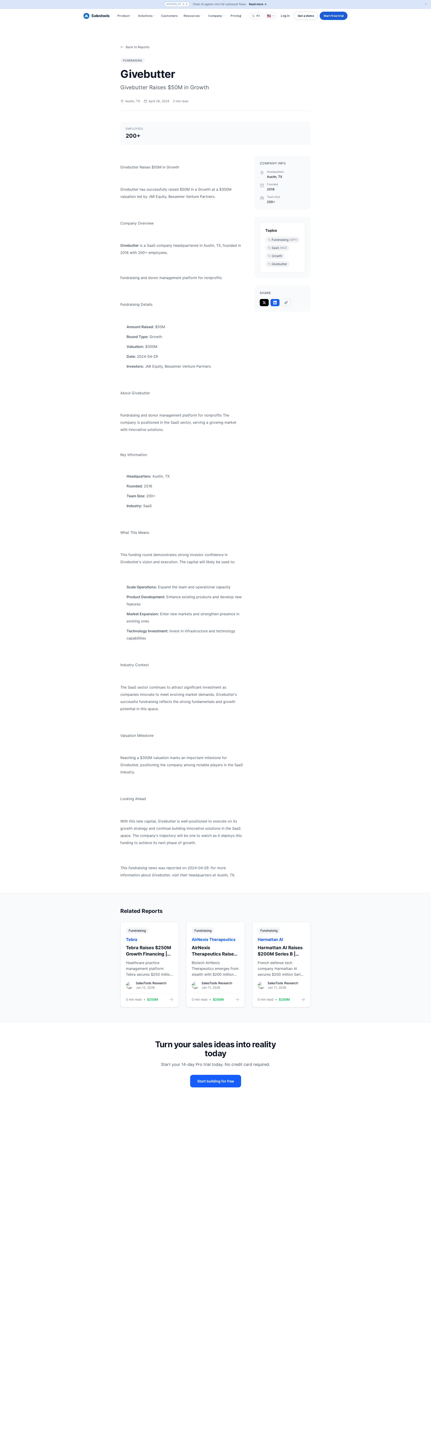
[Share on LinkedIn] (274, 302)
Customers (169, 15)
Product (123, 15)
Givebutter (279, 264)
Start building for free (215, 1081)
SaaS (279, 248)
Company (215, 15)
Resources (192, 15)
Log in (285, 15)
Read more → (258, 4)
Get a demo (306, 15)
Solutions (145, 15)
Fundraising (284, 240)
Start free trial (333, 15)
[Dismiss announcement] (425, 4)
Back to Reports (138, 47)
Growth (277, 256)
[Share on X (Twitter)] (264, 302)
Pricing (236, 15)
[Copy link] (286, 302)
